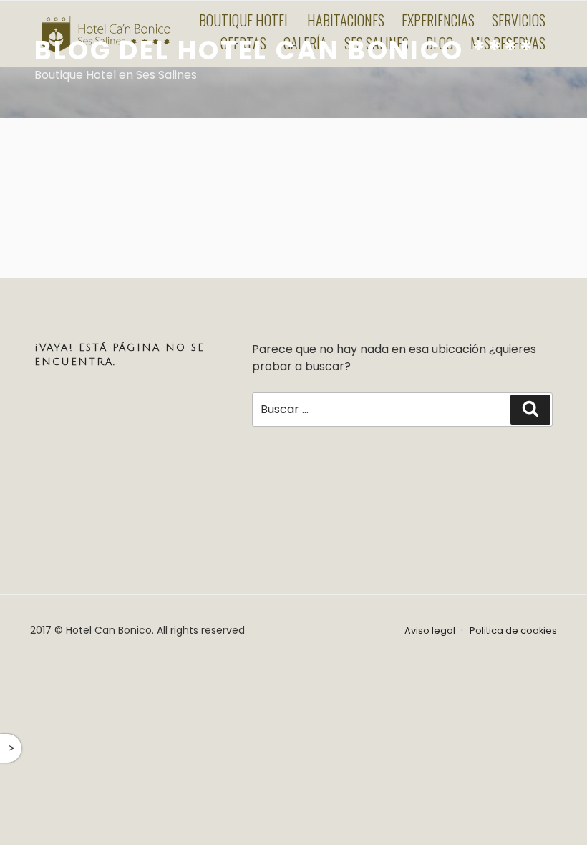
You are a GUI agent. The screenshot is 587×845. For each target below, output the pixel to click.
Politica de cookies (513, 630)
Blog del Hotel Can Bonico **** (284, 50)
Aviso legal (429, 630)
